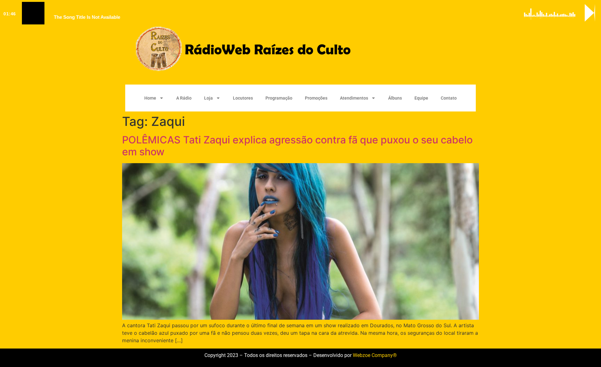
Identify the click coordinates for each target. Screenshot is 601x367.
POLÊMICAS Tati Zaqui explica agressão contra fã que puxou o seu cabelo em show (297, 146)
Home (150, 98)
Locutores (243, 98)
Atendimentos (354, 98)
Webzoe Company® (375, 355)
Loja (208, 98)
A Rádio (184, 98)
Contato (449, 98)
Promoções (316, 98)
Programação (278, 98)
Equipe (421, 98)
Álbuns (395, 98)
